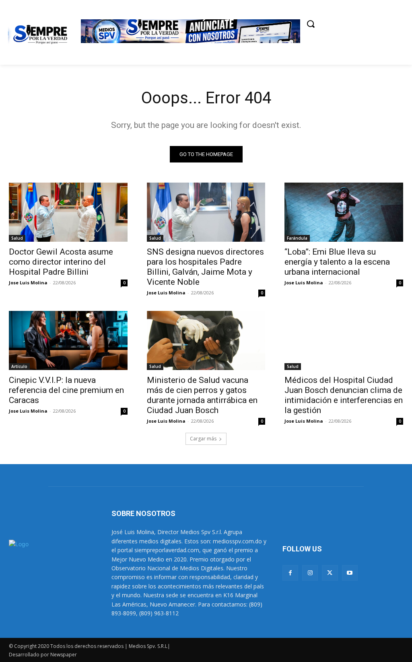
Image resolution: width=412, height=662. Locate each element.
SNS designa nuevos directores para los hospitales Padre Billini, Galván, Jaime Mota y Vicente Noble (205, 267)
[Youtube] (350, 573)
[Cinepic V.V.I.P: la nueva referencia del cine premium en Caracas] (68, 340)
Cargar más (203, 438)
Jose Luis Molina (28, 283)
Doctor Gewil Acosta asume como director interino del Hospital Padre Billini (61, 262)
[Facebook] (290, 573)
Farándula (297, 238)
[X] (330, 573)
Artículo (19, 366)
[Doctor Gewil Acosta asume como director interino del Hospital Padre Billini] (68, 212)
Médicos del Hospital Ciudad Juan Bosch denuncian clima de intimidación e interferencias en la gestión (343, 395)
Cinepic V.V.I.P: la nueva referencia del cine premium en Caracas (66, 390)
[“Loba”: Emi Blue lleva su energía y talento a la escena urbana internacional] (343, 212)
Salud (17, 238)
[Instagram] (310, 573)
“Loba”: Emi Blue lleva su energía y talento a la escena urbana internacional (337, 262)
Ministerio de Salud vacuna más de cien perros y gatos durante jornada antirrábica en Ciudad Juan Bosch (202, 395)
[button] (310, 23)
